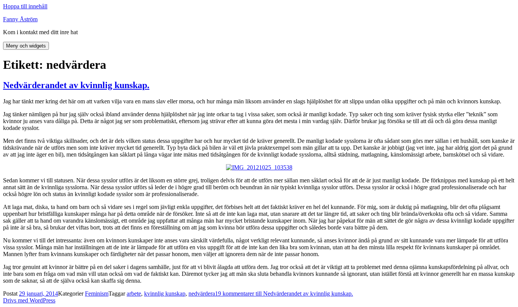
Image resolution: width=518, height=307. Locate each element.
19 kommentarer (284, 293)
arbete (134, 293)
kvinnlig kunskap (164, 293)
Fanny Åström (20, 19)
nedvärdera (201, 293)
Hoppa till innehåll (25, 6)
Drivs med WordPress (29, 300)
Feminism (96, 293)
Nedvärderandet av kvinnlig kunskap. (76, 85)
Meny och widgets (26, 46)
